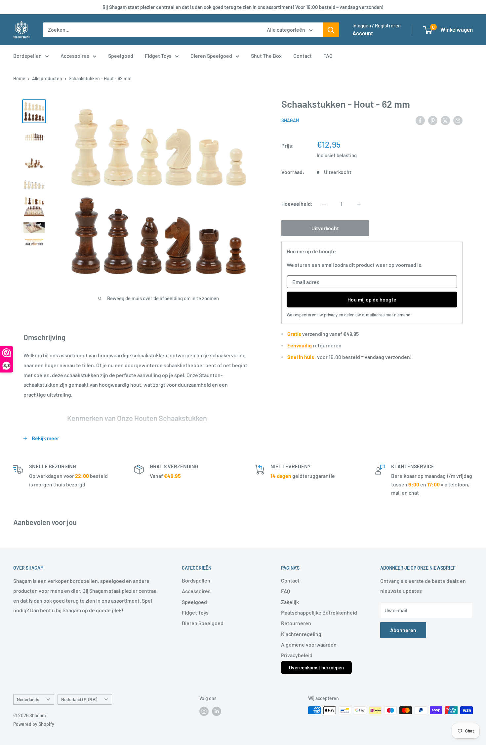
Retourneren (296, 623)
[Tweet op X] (445, 120)
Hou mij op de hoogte (371, 299)
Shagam (290, 121)
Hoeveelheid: (297, 204)
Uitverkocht (325, 228)
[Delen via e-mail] (458, 120)
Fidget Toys (158, 56)
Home (19, 78)
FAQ (327, 56)
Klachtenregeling (301, 634)
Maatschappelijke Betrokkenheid (319, 612)
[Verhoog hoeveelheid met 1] (359, 204)
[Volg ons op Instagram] (204, 711)
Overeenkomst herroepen (316, 667)
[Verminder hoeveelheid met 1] (324, 204)
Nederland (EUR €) (79, 699)
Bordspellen (27, 56)
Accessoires (75, 56)
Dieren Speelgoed (211, 56)
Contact (302, 56)
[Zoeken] (331, 29)
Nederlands (28, 699)
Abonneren (403, 630)
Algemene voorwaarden (309, 644)
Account (362, 33)
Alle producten (47, 78)
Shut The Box (266, 56)
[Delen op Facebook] (420, 120)
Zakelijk (290, 602)
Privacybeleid (296, 655)
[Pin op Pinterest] (432, 120)
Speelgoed (120, 56)
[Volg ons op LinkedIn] (216, 711)
